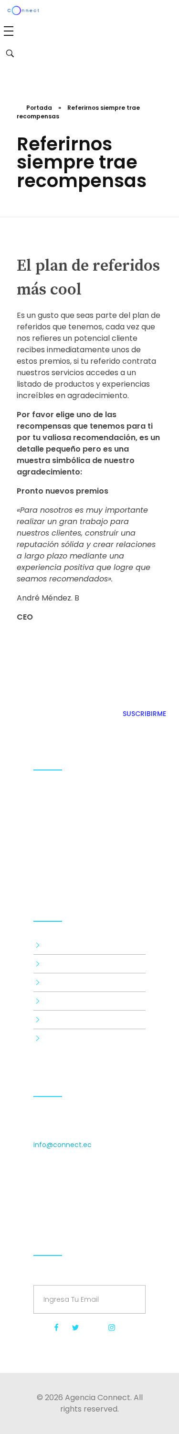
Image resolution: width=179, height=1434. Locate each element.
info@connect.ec (62, 1144)
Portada (39, 108)
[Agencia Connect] (89, 858)
